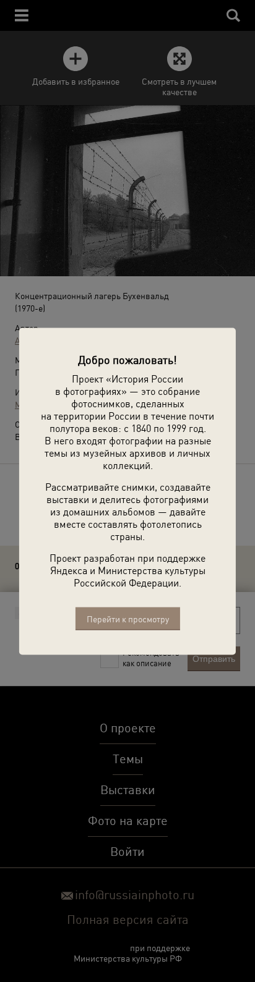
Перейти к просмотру (128, 618)
